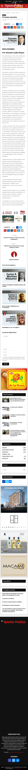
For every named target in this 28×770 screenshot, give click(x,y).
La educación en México (16, 407)
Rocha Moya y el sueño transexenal (16, 423)
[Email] (17, 760)
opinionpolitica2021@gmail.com (16, 752)
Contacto (20, 1)
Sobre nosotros (9, 1)
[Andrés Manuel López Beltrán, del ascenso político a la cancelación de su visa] (5, 400)
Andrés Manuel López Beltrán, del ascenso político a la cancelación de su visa (17, 400)
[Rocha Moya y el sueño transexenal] (5, 424)
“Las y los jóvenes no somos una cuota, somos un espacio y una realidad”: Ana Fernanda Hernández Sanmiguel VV (18, 433)
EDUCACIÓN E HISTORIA (8, 449)
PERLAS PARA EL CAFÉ (7, 456)
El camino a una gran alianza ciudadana (12, 601)
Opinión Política (7, 19)
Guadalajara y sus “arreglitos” (11, 327)
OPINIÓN (4, 454)
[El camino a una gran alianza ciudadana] (5, 416)
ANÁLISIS (4, 447)
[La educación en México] (5, 408)
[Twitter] (13, 760)
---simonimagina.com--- (17, 768)
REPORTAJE (5, 458)
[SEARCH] (24, 469)
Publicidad (15, 1)
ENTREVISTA (5, 452)
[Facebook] (9, 760)
